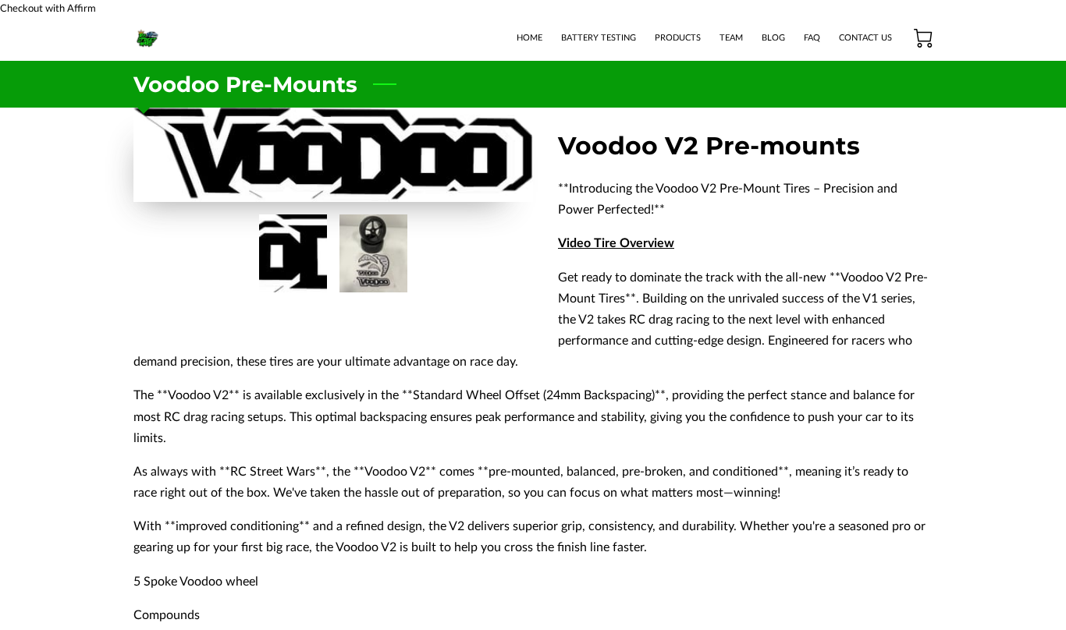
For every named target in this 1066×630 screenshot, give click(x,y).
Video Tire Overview (616, 243)
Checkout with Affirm (48, 8)
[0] (923, 38)
